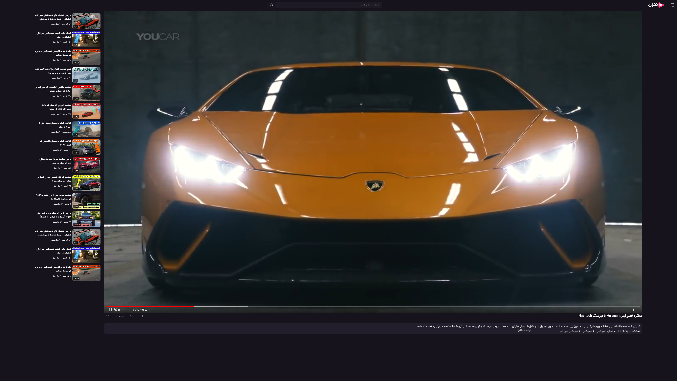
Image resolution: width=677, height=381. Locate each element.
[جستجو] (271, 5)
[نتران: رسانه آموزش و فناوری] (656, 4)
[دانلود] (143, 318)
